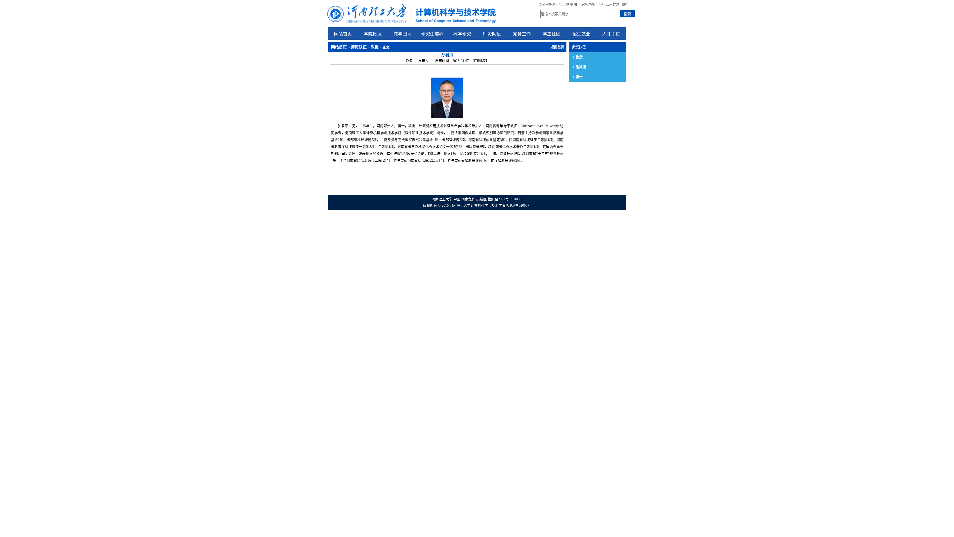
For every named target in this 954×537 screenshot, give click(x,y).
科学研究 (462, 33)
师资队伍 (492, 33)
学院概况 (373, 33)
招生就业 (581, 33)
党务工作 (522, 33)
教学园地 (402, 33)
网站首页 (343, 33)
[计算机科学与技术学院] (411, 24)
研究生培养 (432, 33)
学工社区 (551, 33)
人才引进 (611, 33)
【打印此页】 (480, 61)
